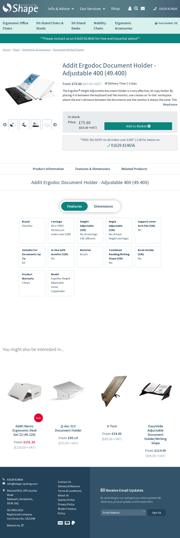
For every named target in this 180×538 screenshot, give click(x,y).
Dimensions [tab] (103, 206)
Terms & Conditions (70, 491)
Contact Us (64, 482)
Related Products (134, 169)
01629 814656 (123, 145)
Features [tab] (74, 206)
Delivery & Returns (69, 486)
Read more (170, 104)
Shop (115, 8)
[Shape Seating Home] (20, 9)
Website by (16, 525)
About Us (63, 495)
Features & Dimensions (92, 169)
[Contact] (142, 8)
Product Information (48, 169)
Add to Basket (136, 126)
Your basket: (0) (167, 23)
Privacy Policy (66, 504)
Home (6, 49)
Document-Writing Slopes (68, 49)
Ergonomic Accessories (36, 49)
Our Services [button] (90, 8)
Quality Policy (66, 499)
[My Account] (130, 8)
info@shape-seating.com (22, 483)
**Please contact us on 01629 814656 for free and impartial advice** (90, 38)
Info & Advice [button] (59, 8)
